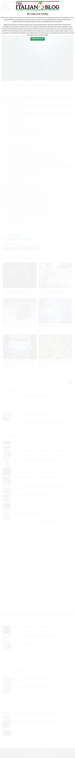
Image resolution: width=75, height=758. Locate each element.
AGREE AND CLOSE (37, 39)
